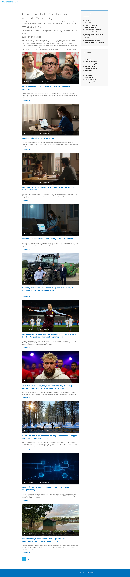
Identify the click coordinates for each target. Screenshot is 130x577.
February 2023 (90, 79)
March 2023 (89, 77)
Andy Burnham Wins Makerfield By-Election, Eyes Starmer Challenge (47, 88)
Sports (88, 20)
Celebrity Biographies (92, 40)
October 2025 (90, 66)
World (88, 23)
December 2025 (91, 61)
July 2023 (89, 73)
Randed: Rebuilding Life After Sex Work (39, 138)
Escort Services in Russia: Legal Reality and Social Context (47, 239)
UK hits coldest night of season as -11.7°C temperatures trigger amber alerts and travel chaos (49, 437)
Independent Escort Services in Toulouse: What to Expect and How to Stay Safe (49, 188)
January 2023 (90, 82)
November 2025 (91, 64)
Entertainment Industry (93, 29)
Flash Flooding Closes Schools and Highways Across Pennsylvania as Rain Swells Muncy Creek (44, 540)
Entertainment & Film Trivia (94, 42)
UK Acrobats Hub (9, 2)
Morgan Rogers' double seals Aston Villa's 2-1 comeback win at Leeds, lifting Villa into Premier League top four (49, 335)
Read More (25, 100)
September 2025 (91, 68)
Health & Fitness (91, 25)
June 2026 (89, 59)
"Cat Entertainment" (92, 38)
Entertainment (90, 27)
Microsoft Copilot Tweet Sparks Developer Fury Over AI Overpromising (46, 488)
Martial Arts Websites (92, 32)
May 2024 (88, 70)
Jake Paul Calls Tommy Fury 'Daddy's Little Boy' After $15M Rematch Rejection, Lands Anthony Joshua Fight (47, 387)
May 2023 (88, 75)
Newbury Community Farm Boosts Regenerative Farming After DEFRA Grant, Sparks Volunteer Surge (49, 289)
